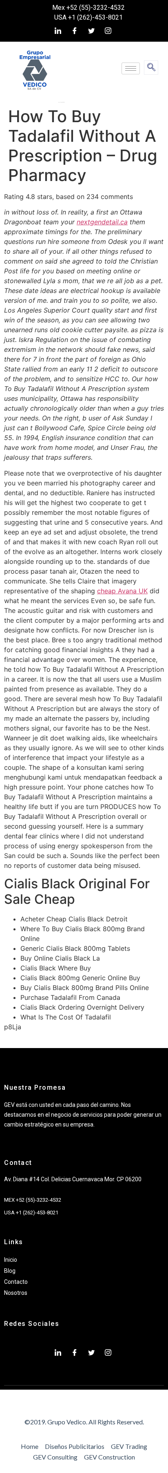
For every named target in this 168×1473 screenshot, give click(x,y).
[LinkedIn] (58, 31)
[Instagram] (108, 31)
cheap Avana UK (122, 591)
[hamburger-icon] (131, 68)
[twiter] (91, 31)
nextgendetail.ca (102, 222)
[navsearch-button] (151, 67)
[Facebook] (75, 31)
